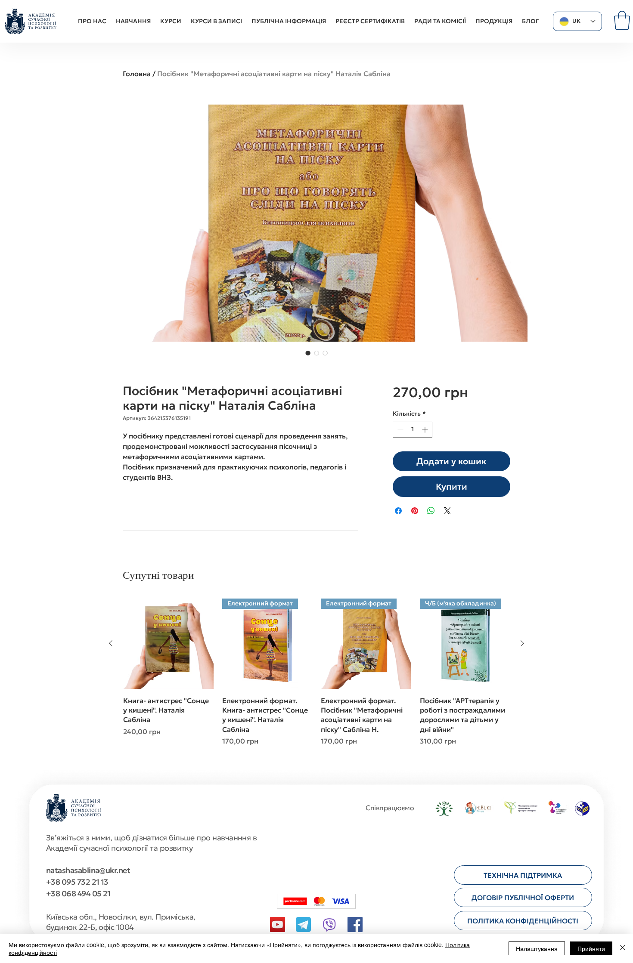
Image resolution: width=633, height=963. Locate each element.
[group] (317, 677)
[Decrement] (399, 429)
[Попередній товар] (111, 643)
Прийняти (591, 948)
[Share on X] (447, 511)
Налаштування (537, 948)
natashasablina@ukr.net (88, 870)
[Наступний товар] (522, 643)
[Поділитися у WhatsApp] (431, 511)
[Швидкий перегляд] (168, 644)
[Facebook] (355, 924)
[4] (303, 924)
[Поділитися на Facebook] (398, 511)
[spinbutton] (412, 429)
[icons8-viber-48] (329, 924)
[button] (622, 20)
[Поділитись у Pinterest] (415, 511)
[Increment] (425, 429)
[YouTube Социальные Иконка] (277, 924)
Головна (137, 73)
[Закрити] (622, 948)
